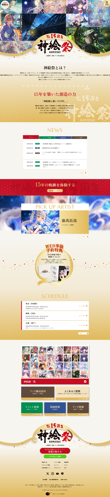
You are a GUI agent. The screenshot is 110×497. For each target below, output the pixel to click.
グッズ (65, 465)
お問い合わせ (64, 479)
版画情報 (63, 138)
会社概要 (45, 479)
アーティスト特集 (46, 465)
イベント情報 (47, 138)
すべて (31, 137)
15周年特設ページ (46, 468)
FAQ (65, 468)
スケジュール (57, 468)
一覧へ (81, 333)
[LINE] (62, 473)
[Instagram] (52, 473)
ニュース (56, 465)
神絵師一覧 (44, 462)
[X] (47, 474)
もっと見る (80, 172)
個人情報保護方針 (53, 479)
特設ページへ (55, 190)
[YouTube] (57, 474)
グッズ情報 (79, 138)
